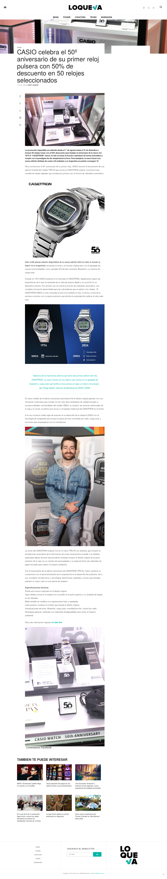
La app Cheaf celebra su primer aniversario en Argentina (57, 815)
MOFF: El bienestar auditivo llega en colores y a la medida (29, 784)
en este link (57, 622)
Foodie (66, 17)
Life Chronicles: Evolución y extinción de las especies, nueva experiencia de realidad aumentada (88, 785)
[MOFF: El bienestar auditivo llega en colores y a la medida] (30, 772)
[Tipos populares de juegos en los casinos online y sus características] (59, 772)
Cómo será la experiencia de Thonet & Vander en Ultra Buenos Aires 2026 (87, 816)
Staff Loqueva (33, 85)
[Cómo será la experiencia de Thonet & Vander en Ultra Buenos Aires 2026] (88, 803)
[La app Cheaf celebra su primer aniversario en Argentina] (59, 803)
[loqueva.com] (19, 7)
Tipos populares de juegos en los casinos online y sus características (58, 784)
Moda (56, 17)
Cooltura (80, 17)
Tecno (93, 17)
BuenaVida (106, 17)
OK (97, 854)
